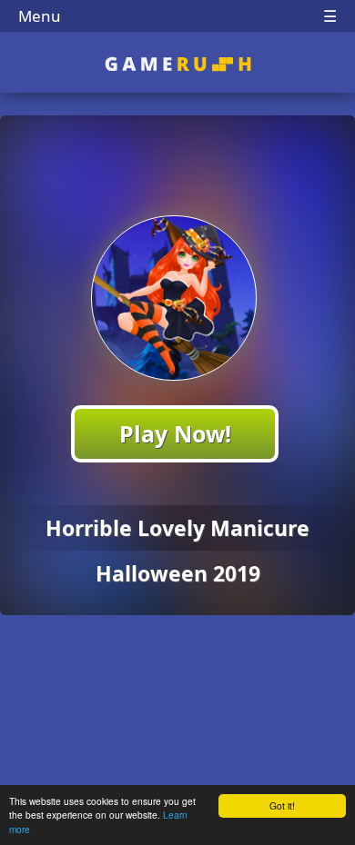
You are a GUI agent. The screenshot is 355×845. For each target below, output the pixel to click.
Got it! (282, 805)
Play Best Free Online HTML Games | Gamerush (178, 64)
